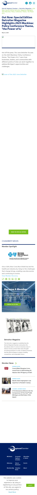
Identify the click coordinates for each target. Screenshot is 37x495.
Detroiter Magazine (12, 340)
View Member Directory (10, 276)
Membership (10, 468)
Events (25, 463)
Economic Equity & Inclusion (18, 458)
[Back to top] (32, 462)
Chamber (15, 389)
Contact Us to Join (12, 304)
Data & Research (17, 463)
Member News (16, 366)
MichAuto (9, 456)
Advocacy (9, 463)
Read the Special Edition (18, 232)
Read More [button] (12, 492)
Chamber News (17, 468)
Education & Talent (26, 457)
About (25, 468)
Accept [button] (30, 485)
